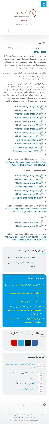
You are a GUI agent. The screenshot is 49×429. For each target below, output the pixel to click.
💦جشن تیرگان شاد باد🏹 (25, 383)
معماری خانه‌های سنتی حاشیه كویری (20, 257)
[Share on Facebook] (35, 343)
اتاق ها (37, 52)
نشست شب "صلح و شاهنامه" (29, 301)
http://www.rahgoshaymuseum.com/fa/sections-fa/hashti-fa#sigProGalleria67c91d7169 (25, 210)
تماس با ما (29, 24)
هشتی (43, 52)
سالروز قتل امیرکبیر (27, 388)
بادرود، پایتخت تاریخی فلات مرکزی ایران (21, 264)
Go (10, 30)
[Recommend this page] (14, 343)
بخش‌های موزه (37, 48)
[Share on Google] (28, 343)
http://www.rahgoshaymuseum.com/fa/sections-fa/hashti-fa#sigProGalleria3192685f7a (25, 238)
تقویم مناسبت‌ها (32, 420)
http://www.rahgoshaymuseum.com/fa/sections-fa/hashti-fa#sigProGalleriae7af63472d (25, 163)
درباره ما (22, 420)
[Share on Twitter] (21, 343)
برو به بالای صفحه (24, 426)
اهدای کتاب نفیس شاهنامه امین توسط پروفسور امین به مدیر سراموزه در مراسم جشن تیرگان (24, 310)
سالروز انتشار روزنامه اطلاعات (23, 372)
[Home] (44, 404)
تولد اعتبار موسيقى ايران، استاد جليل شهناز (20, 365)
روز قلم (32, 378)
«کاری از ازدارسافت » (24, 417)
